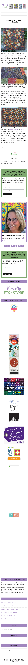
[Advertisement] (14, 495)
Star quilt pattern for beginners (9, 619)
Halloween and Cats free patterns (10, 609)
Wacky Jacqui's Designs (17, 661)
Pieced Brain (14, 6)
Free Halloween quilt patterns (9, 612)
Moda (22, 130)
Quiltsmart (6, 95)
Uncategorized (10, 163)
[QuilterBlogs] (14, 515)
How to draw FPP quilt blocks (8, 603)
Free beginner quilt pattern (8, 615)
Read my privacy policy (11, 594)
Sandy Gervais (13, 130)
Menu (15, 14)
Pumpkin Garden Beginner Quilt (9, 606)
